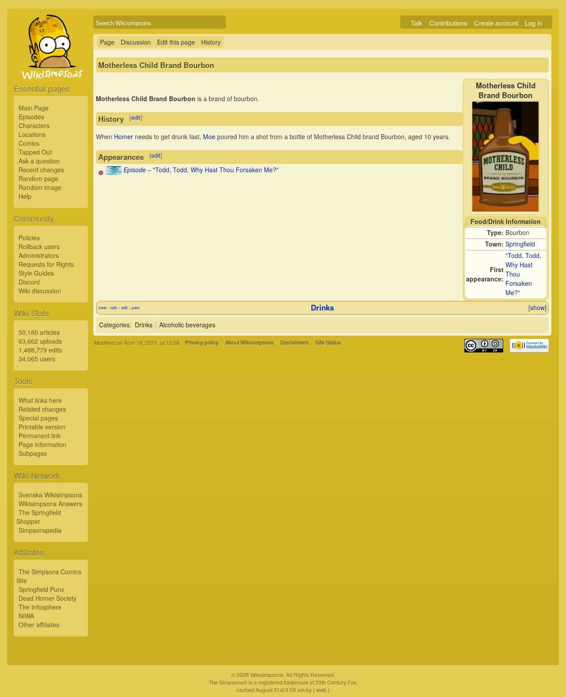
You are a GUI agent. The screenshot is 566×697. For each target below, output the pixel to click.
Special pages (38, 417)
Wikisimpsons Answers (50, 503)
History (211, 42)
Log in (533, 22)
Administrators (39, 255)
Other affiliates (39, 624)
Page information (42, 444)
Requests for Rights (46, 264)
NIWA (26, 615)
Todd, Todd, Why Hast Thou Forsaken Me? (215, 169)
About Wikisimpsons (249, 342)
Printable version (42, 426)
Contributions (448, 22)
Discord (29, 281)
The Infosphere (40, 606)
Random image (40, 187)
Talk (417, 22)
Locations (32, 134)
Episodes (31, 116)
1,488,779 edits (40, 349)
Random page (38, 178)
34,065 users (37, 358)
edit (136, 117)
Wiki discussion (40, 290)
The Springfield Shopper (38, 517)
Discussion (136, 42)
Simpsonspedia (40, 530)
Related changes (42, 409)
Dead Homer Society (47, 598)
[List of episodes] (114, 172)
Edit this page (176, 42)
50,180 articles (39, 332)
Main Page (34, 107)
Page (107, 42)
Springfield (520, 243)
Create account (496, 22)
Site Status (328, 342)
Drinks (322, 307)
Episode (134, 169)
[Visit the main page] (51, 67)
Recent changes (41, 169)
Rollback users (39, 246)
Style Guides (36, 273)
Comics (29, 143)
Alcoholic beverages (187, 324)
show (537, 307)
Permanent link (40, 435)
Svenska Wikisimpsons (50, 494)
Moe (209, 136)
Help (25, 196)
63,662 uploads (40, 341)
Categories (114, 324)
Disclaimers (294, 342)
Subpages (33, 453)
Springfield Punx (41, 589)
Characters (34, 125)
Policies (29, 237)
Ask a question (39, 160)
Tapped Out (35, 152)
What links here (40, 400)
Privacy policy (201, 342)
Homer (123, 136)
